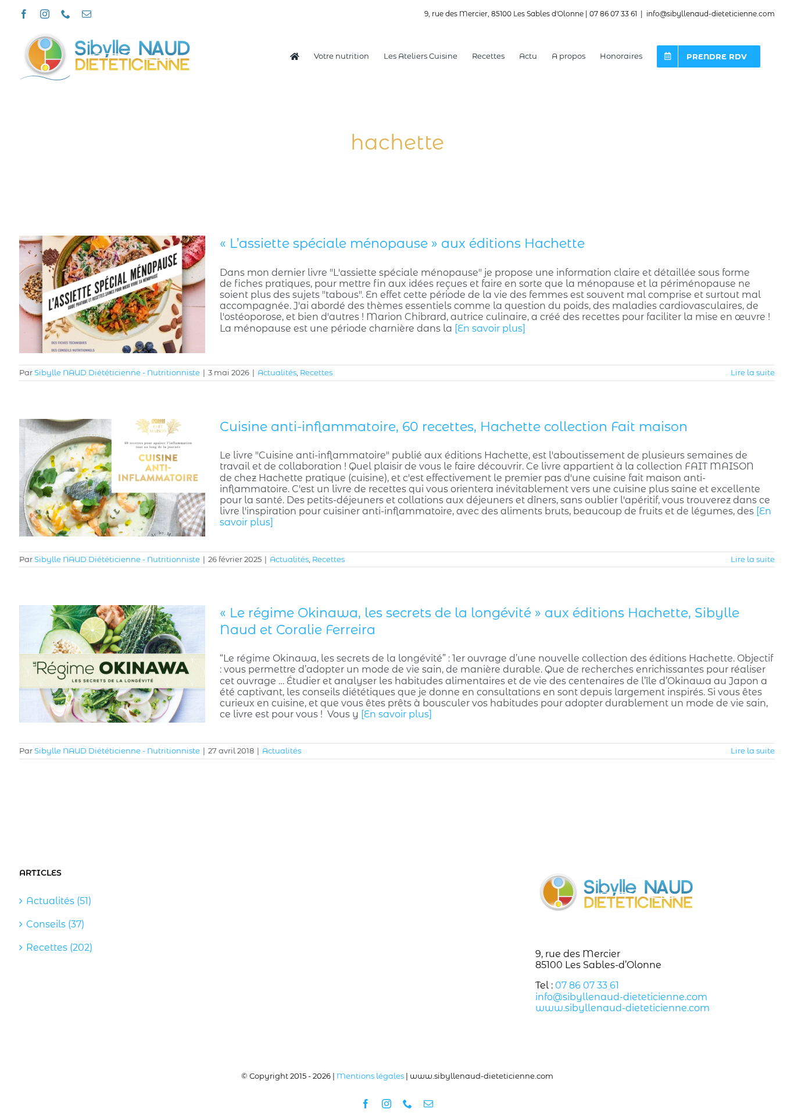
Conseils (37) (55, 924)
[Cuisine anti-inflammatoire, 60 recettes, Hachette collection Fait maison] (112, 477)
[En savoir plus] (490, 328)
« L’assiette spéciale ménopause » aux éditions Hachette (402, 243)
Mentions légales (370, 1075)
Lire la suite (753, 372)
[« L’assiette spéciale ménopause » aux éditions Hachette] (112, 294)
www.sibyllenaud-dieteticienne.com (622, 1008)
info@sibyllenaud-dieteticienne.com (710, 13)
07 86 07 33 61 (587, 985)
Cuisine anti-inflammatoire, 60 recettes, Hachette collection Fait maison (454, 427)
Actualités (276, 372)
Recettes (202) (59, 947)
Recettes (316, 372)
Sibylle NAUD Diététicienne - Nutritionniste (117, 372)
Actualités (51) (58, 900)
